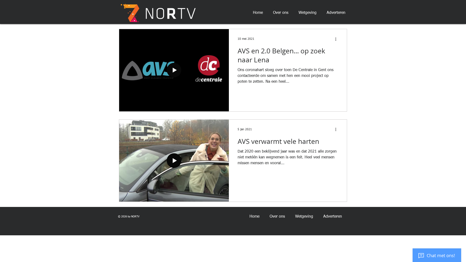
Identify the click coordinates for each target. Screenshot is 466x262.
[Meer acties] (337, 39)
